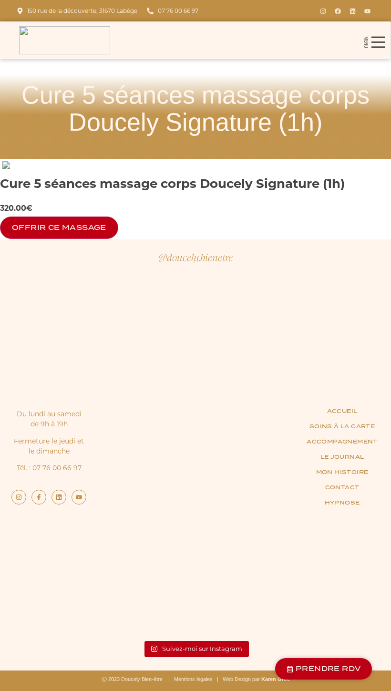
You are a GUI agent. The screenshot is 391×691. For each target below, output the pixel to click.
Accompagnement (342, 441)
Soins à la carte (342, 426)
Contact (342, 487)
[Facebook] (338, 11)
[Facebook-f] (38, 497)
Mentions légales (193, 679)
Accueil (342, 411)
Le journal (342, 457)
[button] (374, 40)
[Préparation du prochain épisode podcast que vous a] (195, 369)
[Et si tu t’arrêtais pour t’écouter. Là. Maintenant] (259, 455)
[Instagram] (323, 11)
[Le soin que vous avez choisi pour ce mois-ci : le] (132, 346)
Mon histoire (342, 472)
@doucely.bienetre (195, 257)
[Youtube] (367, 11)
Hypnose (342, 502)
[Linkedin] (353, 11)
